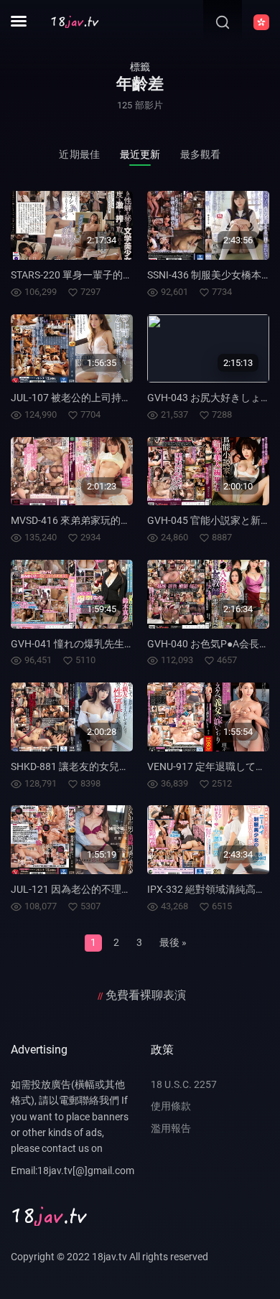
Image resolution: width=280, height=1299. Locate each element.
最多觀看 (200, 154)
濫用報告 (171, 1128)
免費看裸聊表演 (146, 995)
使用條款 (171, 1106)
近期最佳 (79, 154)
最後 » (173, 942)
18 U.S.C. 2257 (184, 1084)
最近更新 (140, 154)
